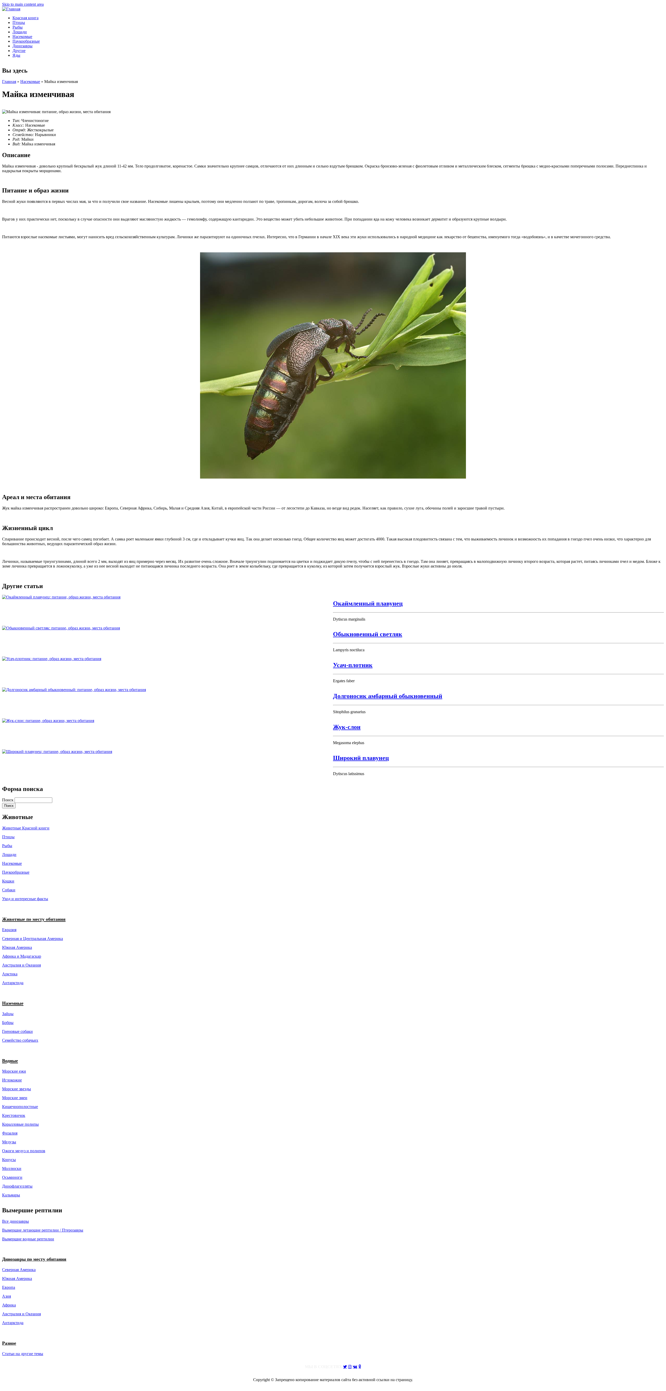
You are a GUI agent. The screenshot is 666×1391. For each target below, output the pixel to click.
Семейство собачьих (20, 1040)
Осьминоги (12, 1177)
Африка (9, 1305)
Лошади (19, 32)
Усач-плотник (353, 665)
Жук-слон (347, 727)
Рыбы (17, 27)
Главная (9, 81)
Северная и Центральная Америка (32, 938)
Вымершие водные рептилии (28, 1239)
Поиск (8, 800)
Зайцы (8, 1014)
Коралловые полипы (20, 1124)
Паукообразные (26, 41)
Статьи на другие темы (22, 1353)
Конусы (9, 1159)
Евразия (9, 930)
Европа (8, 1287)
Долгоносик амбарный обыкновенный (387, 696)
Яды (16, 55)
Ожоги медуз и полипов (23, 1151)
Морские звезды (16, 1089)
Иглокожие (12, 1080)
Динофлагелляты (17, 1186)
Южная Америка (17, 947)
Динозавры (22, 46)
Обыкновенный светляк (367, 634)
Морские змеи (14, 1098)
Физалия (9, 1133)
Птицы (18, 22)
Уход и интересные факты (25, 899)
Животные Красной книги (25, 828)
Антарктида (12, 1323)
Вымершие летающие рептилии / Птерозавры (42, 1230)
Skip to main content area (23, 4)
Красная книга (25, 18)
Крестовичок (13, 1115)
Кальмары (11, 1195)
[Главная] (11, 9)
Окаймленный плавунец (368, 603)
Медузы (9, 1142)
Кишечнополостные (20, 1106)
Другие (18, 50)
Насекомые (22, 36)
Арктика (9, 974)
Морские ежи (14, 1071)
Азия (6, 1296)
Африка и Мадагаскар (21, 956)
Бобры (8, 1022)
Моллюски (11, 1168)
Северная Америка (19, 1269)
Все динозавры (15, 1221)
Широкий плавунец (361, 758)
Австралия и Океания (21, 965)
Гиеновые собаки (17, 1031)
